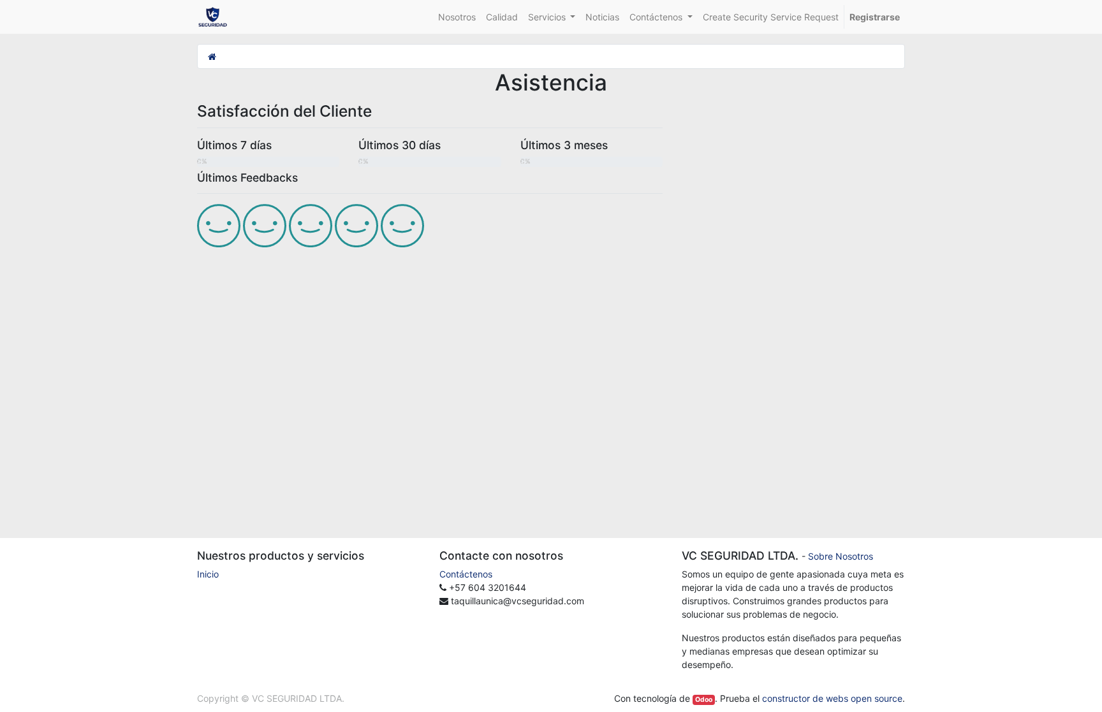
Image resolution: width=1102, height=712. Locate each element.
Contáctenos (465, 574)
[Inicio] (212, 56)
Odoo (703, 699)
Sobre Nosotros (840, 556)
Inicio (208, 574)
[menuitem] (457, 17)
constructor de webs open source (832, 698)
